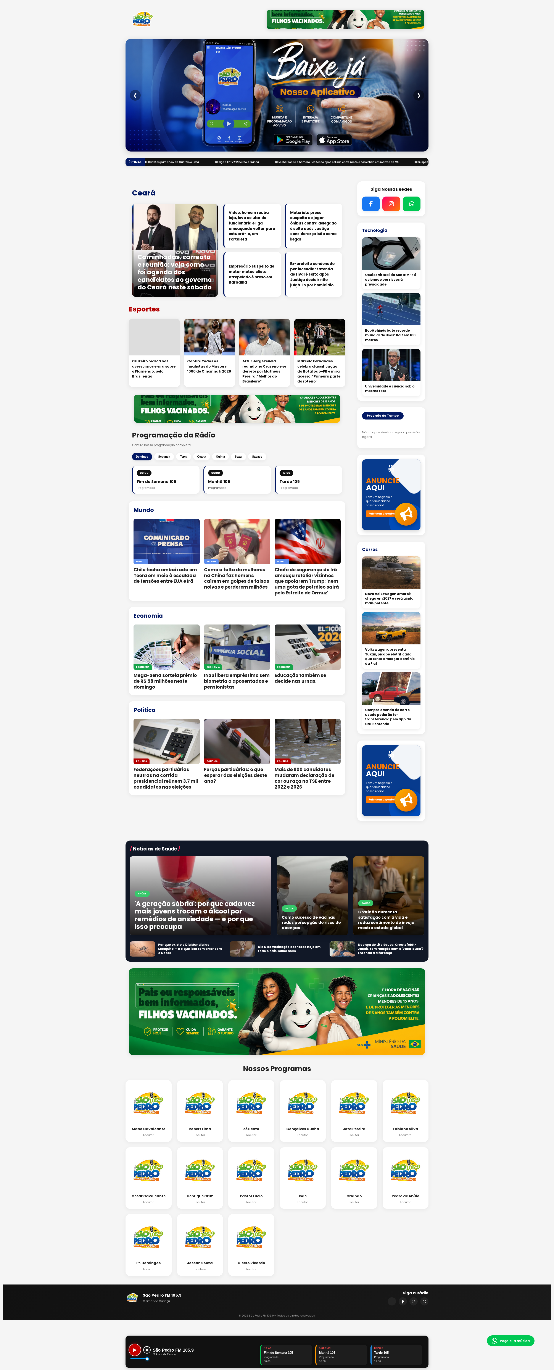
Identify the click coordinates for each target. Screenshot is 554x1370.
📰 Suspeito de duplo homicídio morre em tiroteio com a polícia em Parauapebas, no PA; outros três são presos (293, 162)
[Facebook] (403, 1301)
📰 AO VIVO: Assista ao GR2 (401, 162)
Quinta (220, 456)
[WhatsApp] (424, 1301)
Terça (183, 456)
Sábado (257, 456)
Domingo (142, 456)
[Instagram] (413, 1301)
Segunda (164, 456)
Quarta (201, 456)
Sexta (238, 456)
